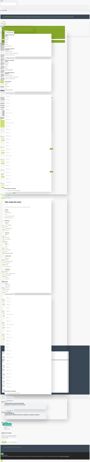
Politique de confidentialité (64, 456)
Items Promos (8, 81)
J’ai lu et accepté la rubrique (9, 442)
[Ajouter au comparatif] (3, 141)
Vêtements (7, 269)
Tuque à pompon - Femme (5, 195)
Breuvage (7, 220)
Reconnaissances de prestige (9, 49)
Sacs (6, 241)
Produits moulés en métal (9, 35)
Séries (6, 281)
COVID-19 (4, 193)
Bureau (6, 209)
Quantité (2, 118)
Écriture (7, 232)
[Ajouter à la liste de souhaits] (1, 141)
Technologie (8, 255)
